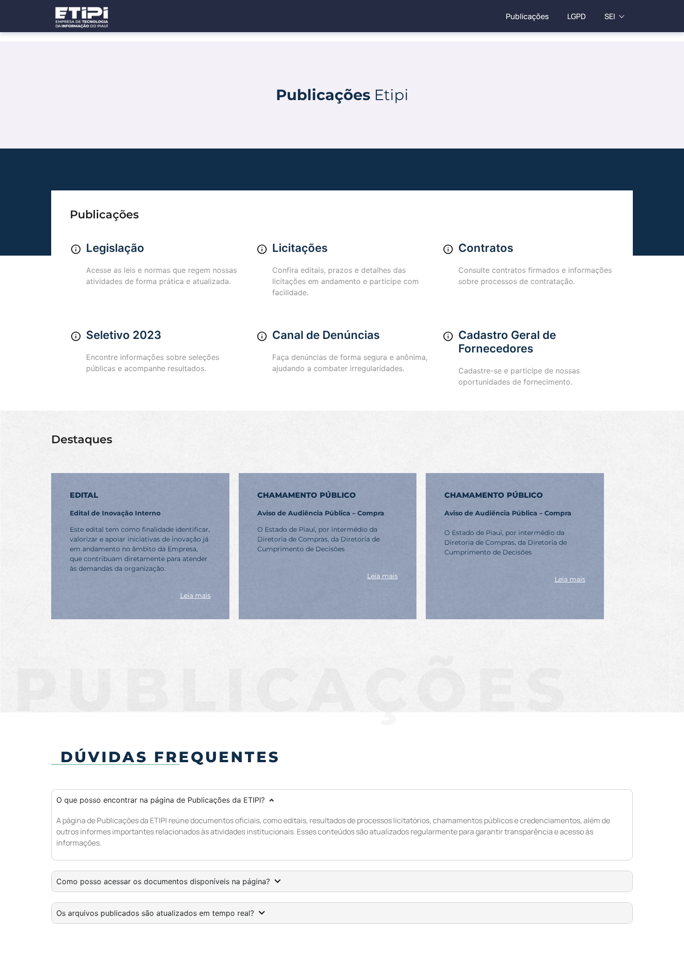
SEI (609, 16)
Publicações (527, 16)
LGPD (576, 16)
